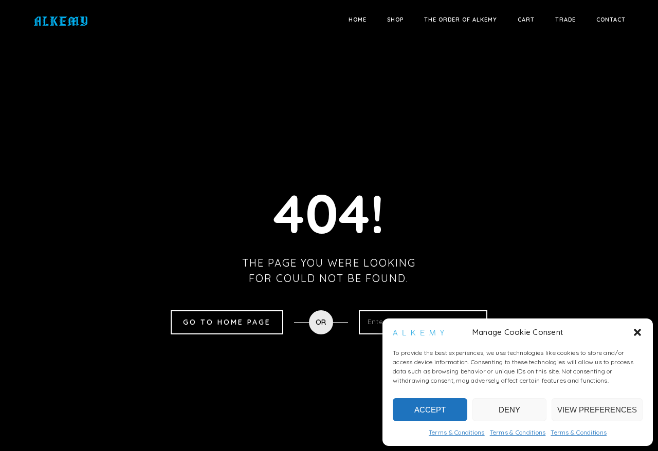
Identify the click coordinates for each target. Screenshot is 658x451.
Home (358, 19)
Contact (611, 19)
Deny (509, 409)
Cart (526, 19)
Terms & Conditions (457, 432)
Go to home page (227, 322)
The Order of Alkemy (460, 19)
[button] (637, 332)
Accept (430, 409)
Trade (565, 19)
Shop (395, 19)
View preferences (597, 409)
